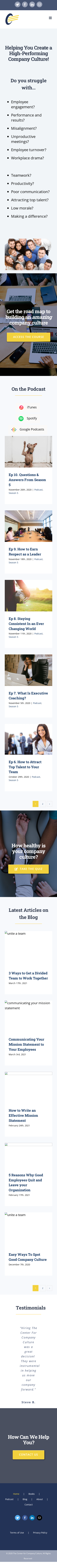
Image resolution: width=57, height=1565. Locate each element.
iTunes (32, 407)
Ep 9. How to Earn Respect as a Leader (28, 526)
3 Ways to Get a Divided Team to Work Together (28, 948)
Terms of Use (17, 1532)
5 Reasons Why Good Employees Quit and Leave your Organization (28, 1155)
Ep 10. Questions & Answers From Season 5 (28, 451)
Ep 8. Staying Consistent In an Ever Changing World (28, 595)
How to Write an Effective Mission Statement (28, 1087)
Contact (29, 1504)
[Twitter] (17, 1517)
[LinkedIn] (32, 1517)
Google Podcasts (32, 429)
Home (16, 1493)
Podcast (38, 489)
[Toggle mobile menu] (50, 18)
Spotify (32, 418)
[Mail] (39, 1517)
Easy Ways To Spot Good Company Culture (28, 1229)
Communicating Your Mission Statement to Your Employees (28, 1016)
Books (31, 1493)
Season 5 (13, 492)
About (39, 1499)
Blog (25, 1499)
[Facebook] (25, 1517)
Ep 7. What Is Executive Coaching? (28, 670)
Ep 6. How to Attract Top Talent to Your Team (28, 739)
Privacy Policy (40, 1532)
